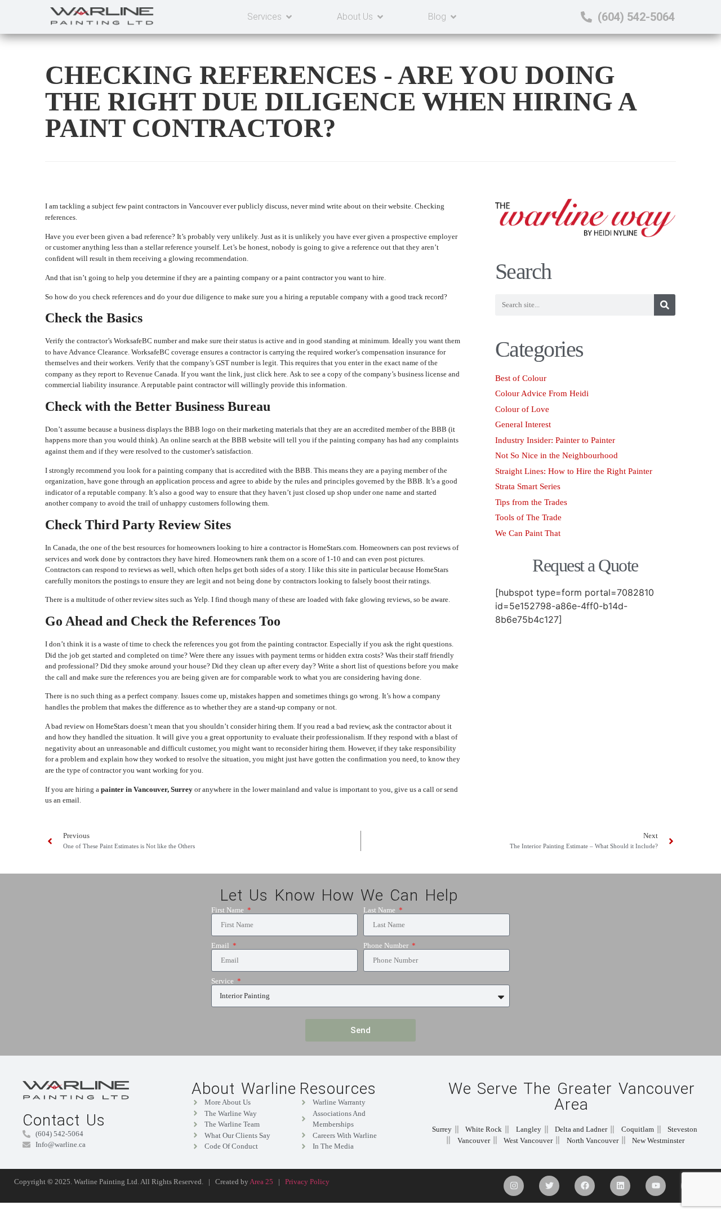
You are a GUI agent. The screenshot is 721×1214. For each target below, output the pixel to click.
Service (223, 981)
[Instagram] (514, 1186)
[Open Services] (288, 17)
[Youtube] (656, 1186)
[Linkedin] (620, 1186)
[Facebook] (585, 1186)
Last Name (380, 910)
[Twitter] (549, 1186)
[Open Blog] (453, 17)
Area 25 (261, 1181)
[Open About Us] (380, 17)
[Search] (664, 305)
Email (221, 945)
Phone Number (386, 945)
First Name (228, 910)
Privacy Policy (307, 1181)
